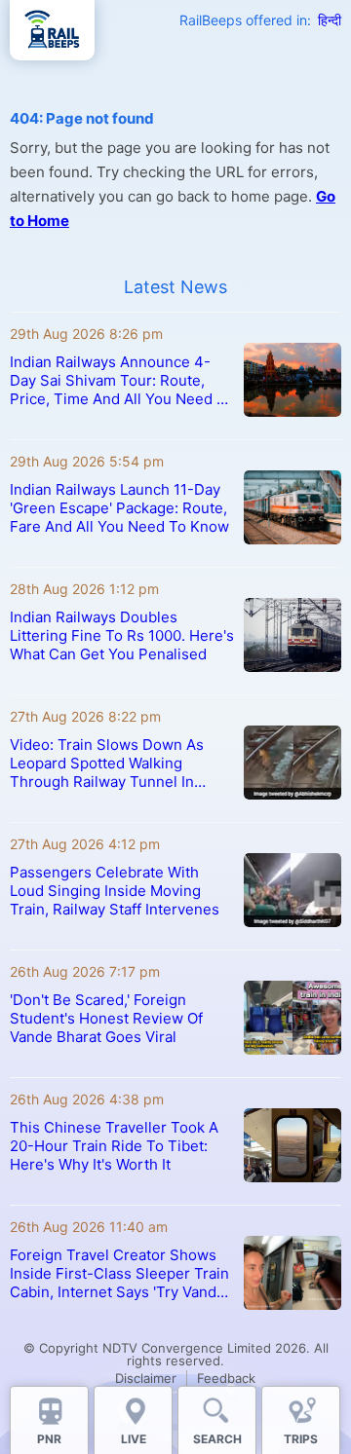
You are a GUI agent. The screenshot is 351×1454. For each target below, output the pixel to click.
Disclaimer (145, 1378)
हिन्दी (329, 20)
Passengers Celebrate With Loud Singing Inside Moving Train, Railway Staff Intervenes (114, 890)
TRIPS (301, 1439)
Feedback (226, 1378)
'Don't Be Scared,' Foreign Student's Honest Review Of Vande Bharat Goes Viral (106, 1018)
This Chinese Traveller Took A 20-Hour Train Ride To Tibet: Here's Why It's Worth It (114, 1146)
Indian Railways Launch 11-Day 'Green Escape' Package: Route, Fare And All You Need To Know (119, 508)
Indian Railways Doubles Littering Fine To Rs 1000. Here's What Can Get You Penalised (122, 635)
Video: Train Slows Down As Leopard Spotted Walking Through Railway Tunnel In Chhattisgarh (107, 763)
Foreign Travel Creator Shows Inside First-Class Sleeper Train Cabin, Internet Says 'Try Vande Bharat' (119, 1273)
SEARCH (217, 1439)
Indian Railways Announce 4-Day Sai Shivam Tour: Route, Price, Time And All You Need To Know (122, 380)
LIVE (133, 1439)
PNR (49, 1439)
